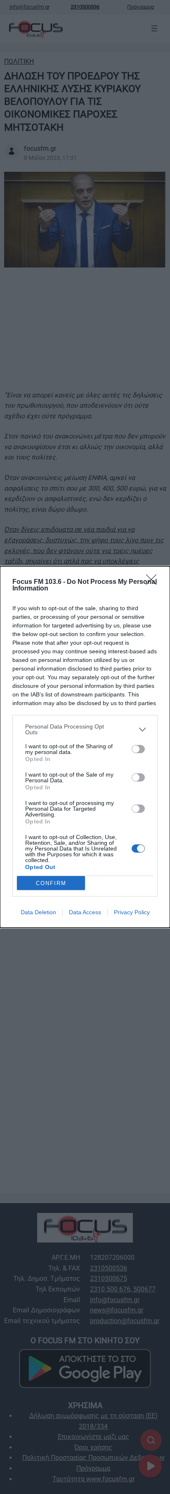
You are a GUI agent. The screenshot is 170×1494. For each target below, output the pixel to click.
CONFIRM (51, 883)
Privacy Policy (132, 912)
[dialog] (85, 747)
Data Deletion (38, 912)
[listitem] (85, 729)
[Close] (154, 582)
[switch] (138, 749)
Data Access (85, 912)
